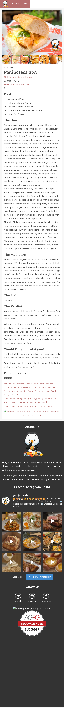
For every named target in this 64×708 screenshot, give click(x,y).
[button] (4, 32)
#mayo (7, 395)
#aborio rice (9, 383)
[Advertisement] (32, 675)
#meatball (16, 395)
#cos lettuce (9, 391)
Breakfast (9, 84)
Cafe (17, 84)
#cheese (15, 387)
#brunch (49, 383)
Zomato (18, 601)
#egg (30, 391)
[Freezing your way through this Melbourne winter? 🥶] (32, 541)
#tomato (34, 406)
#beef (29, 383)
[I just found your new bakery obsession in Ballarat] (11, 541)
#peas (15, 402)
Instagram (32, 601)
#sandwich (42, 402)
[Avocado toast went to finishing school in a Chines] (32, 521)
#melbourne (50, 398)
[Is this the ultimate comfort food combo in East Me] (32, 562)
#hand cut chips (42, 391)
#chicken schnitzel (29, 387)
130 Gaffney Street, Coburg (18, 77)
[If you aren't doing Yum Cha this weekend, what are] (52, 562)
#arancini (21, 383)
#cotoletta (21, 391)
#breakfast (39, 383)
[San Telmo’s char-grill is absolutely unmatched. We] (52, 521)
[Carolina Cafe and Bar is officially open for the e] (11, 521)
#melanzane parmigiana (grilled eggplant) (23, 398)
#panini (7, 402)
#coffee (51, 387)
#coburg (42, 387)
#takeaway (23, 406)
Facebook (46, 601)
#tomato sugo (45, 406)
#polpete (24, 402)
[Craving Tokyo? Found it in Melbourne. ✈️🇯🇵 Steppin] (52, 541)
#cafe (6, 387)
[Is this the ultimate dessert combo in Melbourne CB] (11, 562)
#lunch (53, 391)
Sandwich (26, 84)
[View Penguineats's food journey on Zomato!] (32, 608)
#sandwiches (10, 406)
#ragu (33, 402)
